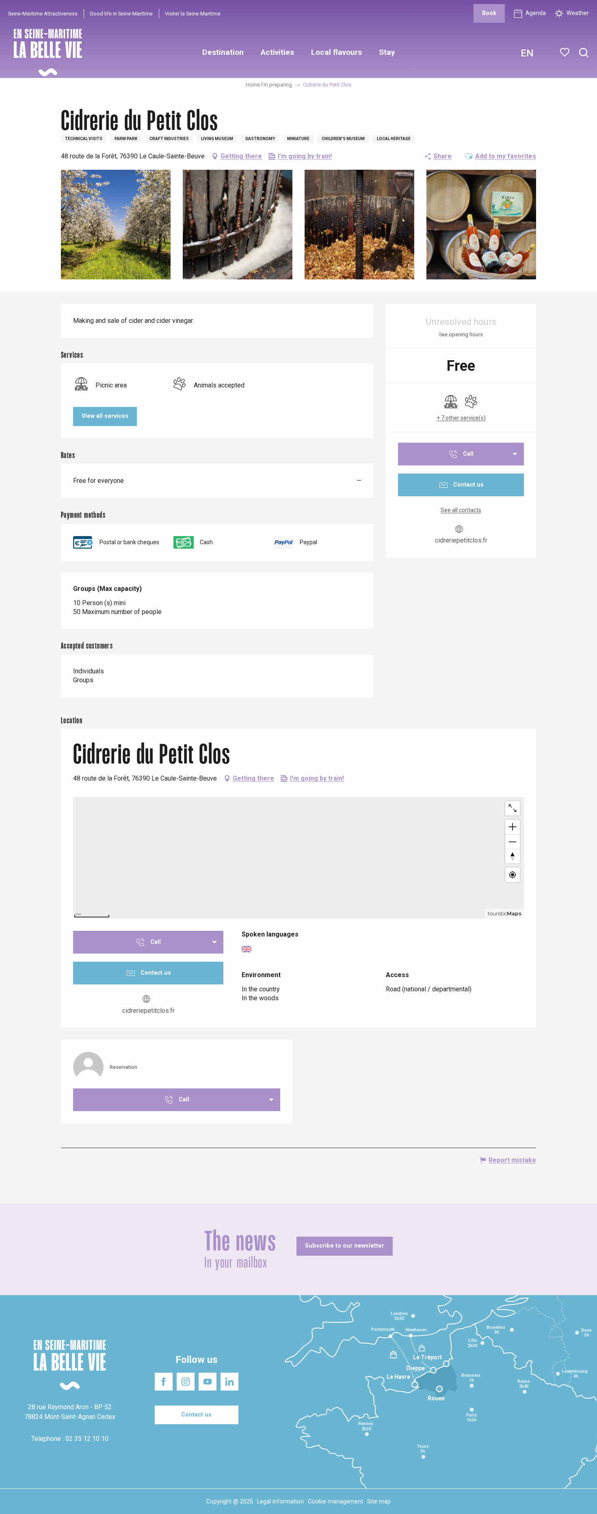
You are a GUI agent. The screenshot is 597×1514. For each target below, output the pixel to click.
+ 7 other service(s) (461, 418)
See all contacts (461, 510)
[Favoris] (565, 52)
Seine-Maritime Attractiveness (43, 14)
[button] (584, 53)
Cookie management (335, 1501)
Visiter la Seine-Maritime (193, 14)
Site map (379, 1501)
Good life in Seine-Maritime (121, 14)
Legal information (280, 1501)
